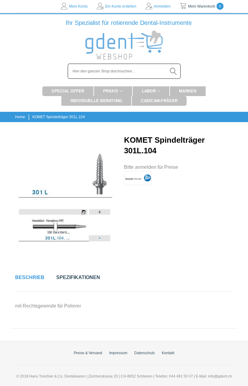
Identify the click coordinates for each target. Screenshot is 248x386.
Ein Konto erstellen (120, 6)
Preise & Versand (88, 353)
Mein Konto (78, 6)
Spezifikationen (78, 277)
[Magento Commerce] (124, 45)
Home (20, 117)
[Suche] (173, 71)
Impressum (118, 353)
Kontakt (168, 353)
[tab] (29, 277)
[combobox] (124, 71)
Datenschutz (144, 353)
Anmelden (162, 6)
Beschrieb (29, 277)
